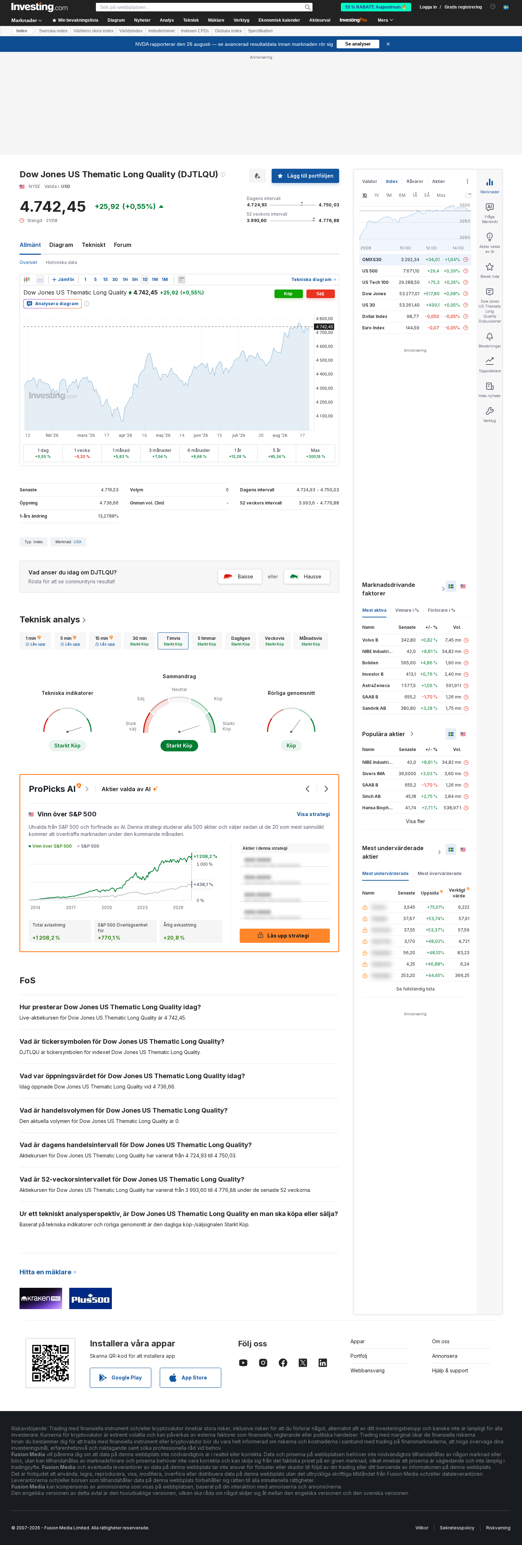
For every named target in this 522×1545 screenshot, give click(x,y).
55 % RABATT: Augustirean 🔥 (376, 7)
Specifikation (260, 30)
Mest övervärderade (440, 873)
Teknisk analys (50, 619)
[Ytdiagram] (40, 279)
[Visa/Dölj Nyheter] (181, 279)
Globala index (228, 30)
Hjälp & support (450, 1370)
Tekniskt (93, 244)
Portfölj (358, 1356)
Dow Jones (374, 293)
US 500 (369, 271)
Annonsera (444, 1356)
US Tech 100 (375, 282)
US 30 (368, 305)
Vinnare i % (407, 610)
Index (21, 30)
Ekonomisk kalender (279, 20)
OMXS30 (371, 259)
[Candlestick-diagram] (27, 279)
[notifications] (493, 6)
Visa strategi (313, 814)
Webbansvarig (367, 1370)
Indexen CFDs (195, 30)
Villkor (421, 1527)
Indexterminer (161, 30)
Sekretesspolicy (457, 1527)
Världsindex (130, 30)
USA (77, 542)
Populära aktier (383, 734)
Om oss (441, 1341)
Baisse (245, 576)
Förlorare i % (441, 610)
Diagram (61, 244)
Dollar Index (374, 316)
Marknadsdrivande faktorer (388, 589)
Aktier (438, 181)
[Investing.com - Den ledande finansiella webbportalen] (39, 7)
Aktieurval (319, 20)
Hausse (312, 576)
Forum (122, 244)
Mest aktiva (374, 610)
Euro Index (373, 327)
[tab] (35, 640)
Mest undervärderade (385, 873)
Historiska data (61, 262)
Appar (357, 1341)
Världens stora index (93, 30)
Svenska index (53, 30)
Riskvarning (498, 1527)
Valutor (369, 181)
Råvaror (415, 181)
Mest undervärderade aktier (393, 852)
